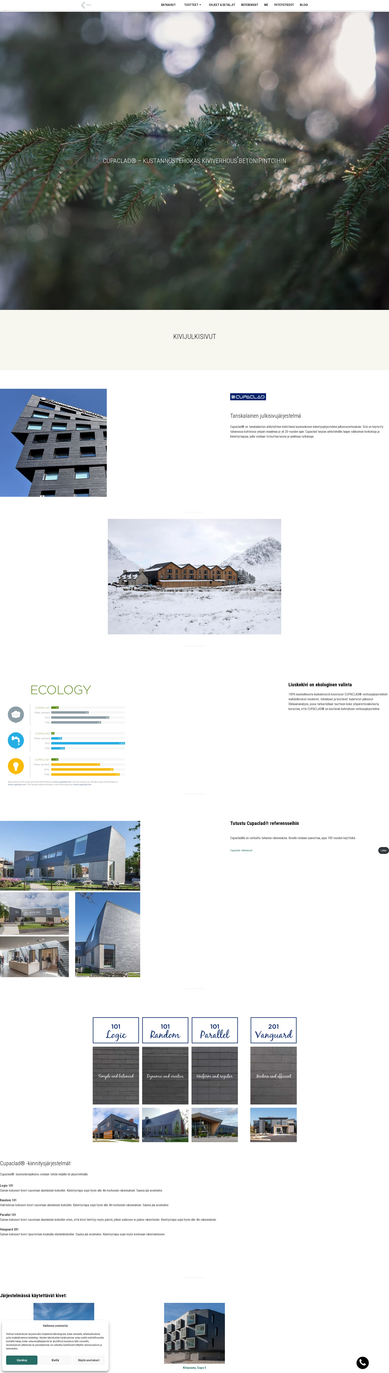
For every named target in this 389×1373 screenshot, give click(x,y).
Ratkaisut (168, 5)
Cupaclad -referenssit (241, 850)
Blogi (304, 5)
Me (266, 5)
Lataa (383, 850)
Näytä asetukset (88, 1360)
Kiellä (55, 1360)
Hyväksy (22, 1360)
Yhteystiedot (284, 5)
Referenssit (249, 5)
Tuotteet (191, 5)
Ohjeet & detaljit (222, 5)
